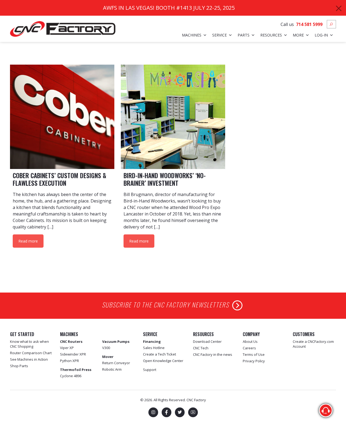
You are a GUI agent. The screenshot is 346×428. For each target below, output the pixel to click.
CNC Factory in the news (212, 354)
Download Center (207, 341)
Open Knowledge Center (163, 360)
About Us (250, 341)
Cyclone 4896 (70, 375)
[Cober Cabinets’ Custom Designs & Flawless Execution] (62, 117)
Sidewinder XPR (73, 354)
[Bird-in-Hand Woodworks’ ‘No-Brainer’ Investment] (173, 117)
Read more (28, 241)
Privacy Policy (254, 361)
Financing (152, 341)
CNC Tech (200, 348)
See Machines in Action (29, 359)
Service (219, 35)
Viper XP (67, 347)
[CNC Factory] (62, 28)
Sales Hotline (154, 347)
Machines (191, 35)
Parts (243, 35)
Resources (271, 35)
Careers (249, 348)
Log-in (321, 35)
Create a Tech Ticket (159, 354)
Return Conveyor (116, 362)
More (298, 35)
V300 (106, 347)
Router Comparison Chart (31, 352)
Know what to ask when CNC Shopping (29, 344)
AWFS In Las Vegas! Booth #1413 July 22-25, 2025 (169, 7)
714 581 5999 (309, 24)
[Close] (339, 8)
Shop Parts (19, 365)
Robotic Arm (112, 369)
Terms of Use (254, 354)
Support (149, 369)
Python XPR (69, 360)
